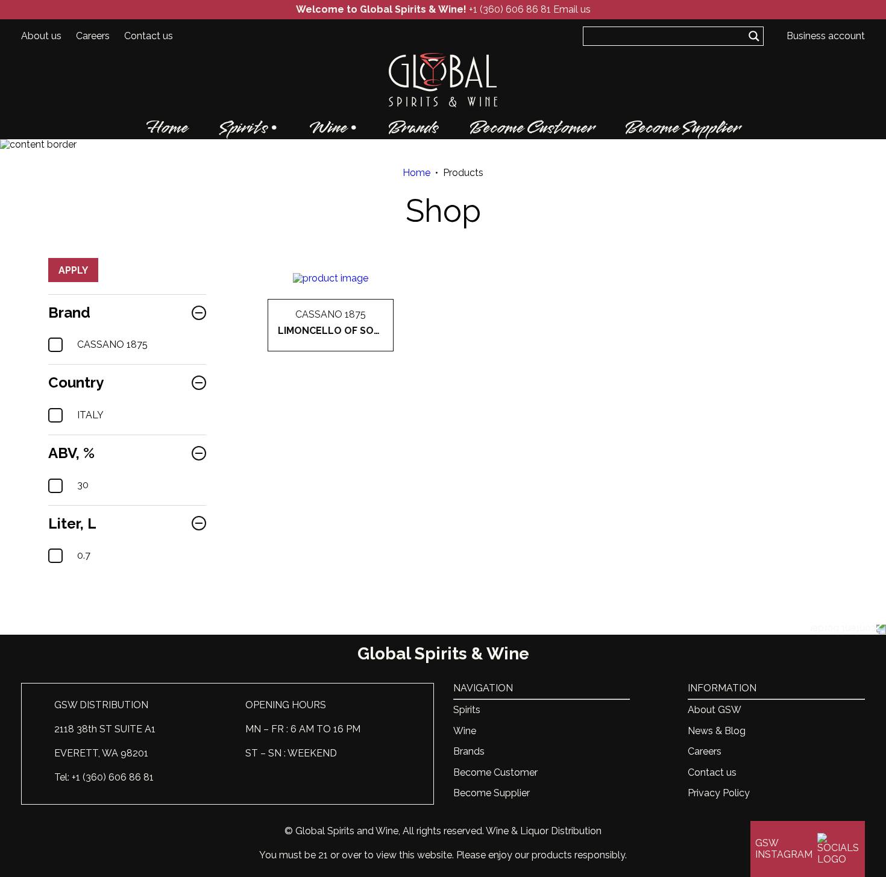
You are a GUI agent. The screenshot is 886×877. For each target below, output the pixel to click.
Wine (328, 128)
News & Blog (717, 731)
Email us (572, 9)
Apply (73, 270)
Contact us (148, 36)
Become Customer (532, 128)
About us (41, 36)
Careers (93, 36)
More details (330, 351)
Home (167, 128)
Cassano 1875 (112, 344)
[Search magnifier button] (754, 36)
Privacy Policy (719, 793)
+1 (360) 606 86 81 (510, 9)
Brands (413, 128)
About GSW (714, 709)
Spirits (243, 128)
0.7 (83, 555)
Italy (90, 415)
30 (83, 485)
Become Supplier (682, 128)
